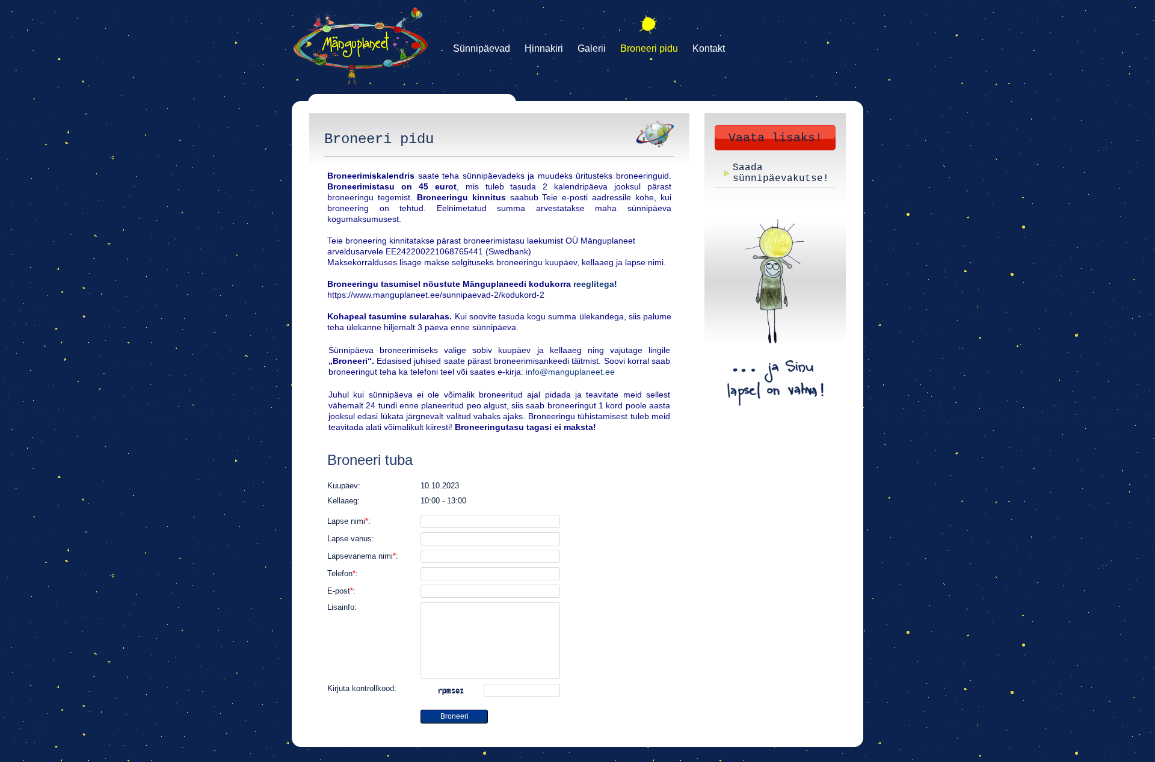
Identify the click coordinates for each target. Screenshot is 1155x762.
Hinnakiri (544, 48)
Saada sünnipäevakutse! (781, 173)
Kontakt (708, 48)
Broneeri (454, 716)
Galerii (592, 48)
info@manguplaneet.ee (570, 371)
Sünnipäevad (481, 48)
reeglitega (593, 284)
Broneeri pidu (649, 48)
